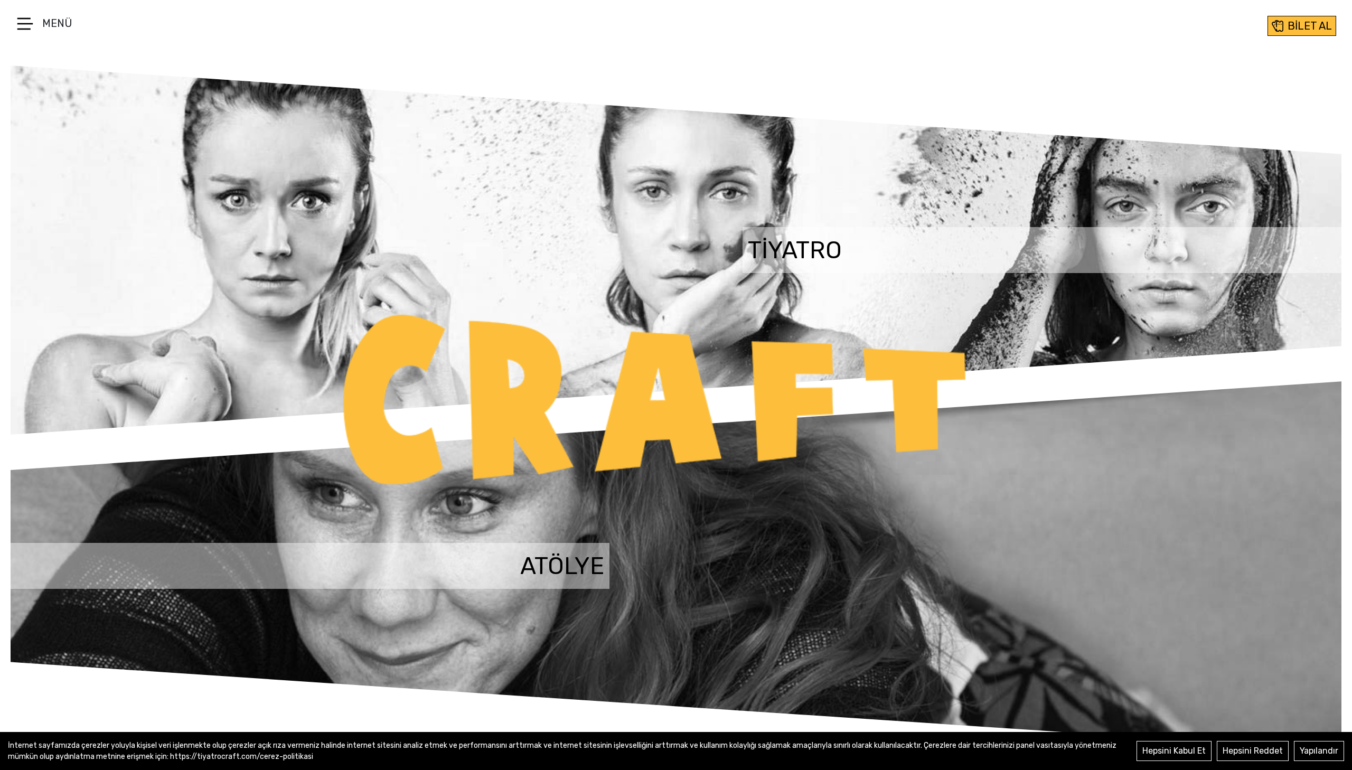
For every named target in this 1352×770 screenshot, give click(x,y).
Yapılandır (1319, 751)
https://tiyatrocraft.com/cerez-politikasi (241, 756)
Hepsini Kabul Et (1174, 751)
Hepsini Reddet (1253, 751)
